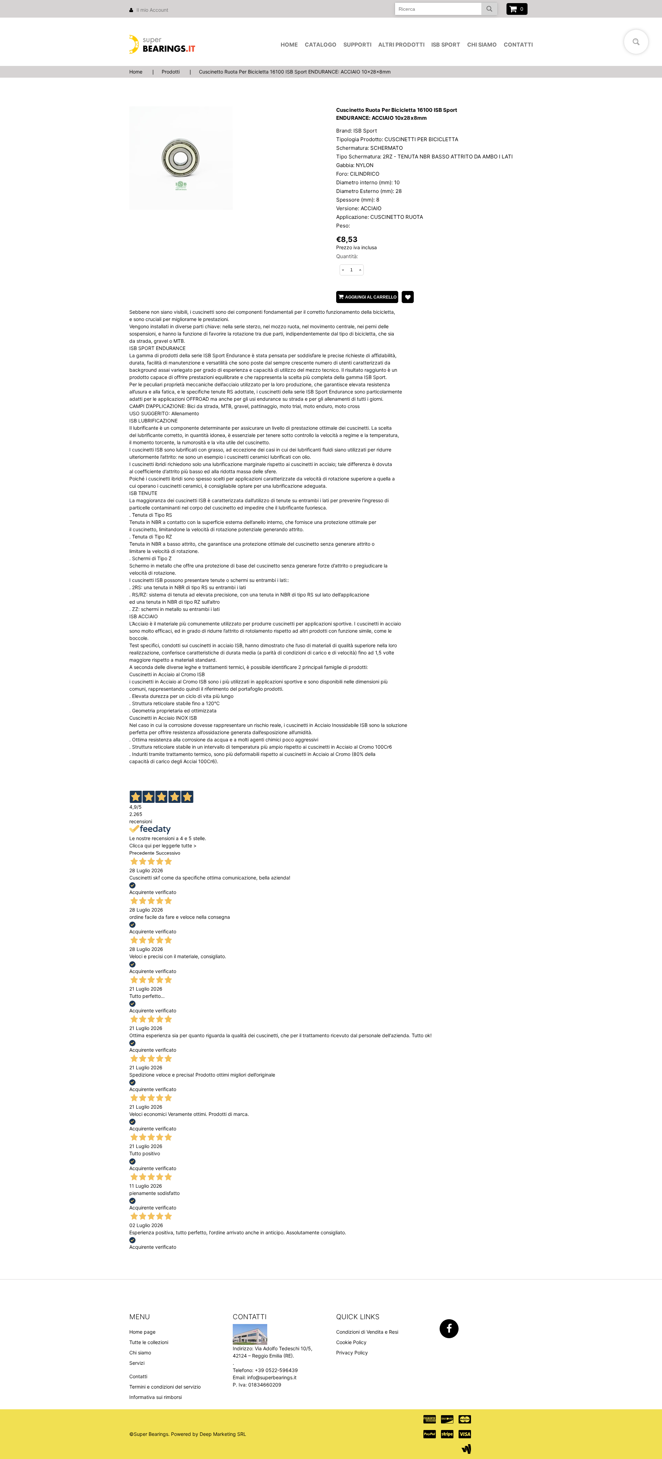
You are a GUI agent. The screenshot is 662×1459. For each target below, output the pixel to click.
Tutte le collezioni (148, 1342)
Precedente (141, 853)
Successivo (168, 853)
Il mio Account (152, 10)
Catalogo (321, 44)
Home (289, 44)
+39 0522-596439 (276, 1370)
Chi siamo (482, 44)
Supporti (357, 44)
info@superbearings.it (272, 1377)
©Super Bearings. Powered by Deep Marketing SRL (187, 1434)
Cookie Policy (351, 1342)
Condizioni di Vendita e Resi (367, 1332)
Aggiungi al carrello (371, 297)
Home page (142, 1332)
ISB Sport (445, 44)
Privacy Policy (352, 1352)
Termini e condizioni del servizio (165, 1387)
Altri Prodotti (401, 44)
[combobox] (446, 8)
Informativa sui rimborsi (155, 1397)
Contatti (518, 44)
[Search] (489, 8)
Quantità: (347, 256)
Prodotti (171, 72)
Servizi (136, 1363)
